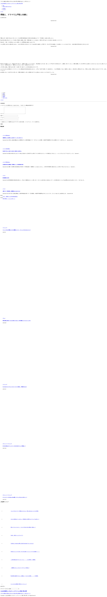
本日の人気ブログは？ (7, 6)
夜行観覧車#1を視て (6, 177)
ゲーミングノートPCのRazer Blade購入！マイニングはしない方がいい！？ (15, 497)
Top (3, 5)
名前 (1, 115)
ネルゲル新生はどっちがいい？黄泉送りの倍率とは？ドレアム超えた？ (25, 519)
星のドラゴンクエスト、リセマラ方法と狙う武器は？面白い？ (23, 527)
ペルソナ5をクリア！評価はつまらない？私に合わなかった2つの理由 (24, 511)
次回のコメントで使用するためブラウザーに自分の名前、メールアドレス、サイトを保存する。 (21, 121)
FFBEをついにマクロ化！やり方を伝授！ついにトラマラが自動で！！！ (25, 551)
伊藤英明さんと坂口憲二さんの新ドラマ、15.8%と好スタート (13, 137)
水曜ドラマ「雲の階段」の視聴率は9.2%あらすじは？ (11, 191)
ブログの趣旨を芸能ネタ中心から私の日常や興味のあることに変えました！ (15, 593)
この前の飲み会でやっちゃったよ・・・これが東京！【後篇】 (23, 559)
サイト (1, 119)
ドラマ (2, 99)
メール (2, 117)
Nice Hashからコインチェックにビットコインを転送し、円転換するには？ (15, 386)
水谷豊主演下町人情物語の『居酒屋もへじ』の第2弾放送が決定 (13, 164)
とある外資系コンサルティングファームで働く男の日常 (11, 3)
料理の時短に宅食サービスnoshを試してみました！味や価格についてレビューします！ (17, 320)
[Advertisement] (53, 29)
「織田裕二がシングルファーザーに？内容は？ (20, 567)
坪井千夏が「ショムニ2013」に (9, 198)
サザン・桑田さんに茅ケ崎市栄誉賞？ (10, 196)
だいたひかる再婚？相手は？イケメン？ (19, 584)
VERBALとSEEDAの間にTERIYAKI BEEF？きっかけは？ (22, 543)
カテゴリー (2, 588)
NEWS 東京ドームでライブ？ (17, 535)
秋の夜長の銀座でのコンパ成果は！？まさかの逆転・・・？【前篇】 (24, 575)
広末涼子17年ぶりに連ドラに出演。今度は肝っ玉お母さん (12, 151)
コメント (2, 113)
